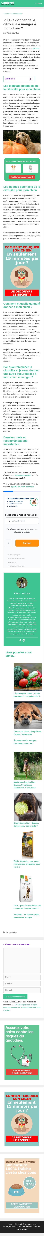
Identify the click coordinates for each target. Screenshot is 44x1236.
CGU (19, 1227)
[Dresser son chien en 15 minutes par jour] (22, 300)
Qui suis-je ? (19, 1224)
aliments (35, 48)
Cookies (25, 1229)
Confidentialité (27, 1227)
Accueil (6, 14)
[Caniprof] (7, 3)
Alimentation (16, 14)
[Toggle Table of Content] (30, 79)
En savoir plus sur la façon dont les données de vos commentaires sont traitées (22, 1008)
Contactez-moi (30, 1224)
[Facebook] (20, 640)
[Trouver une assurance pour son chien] (22, 181)
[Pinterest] (24, 640)
